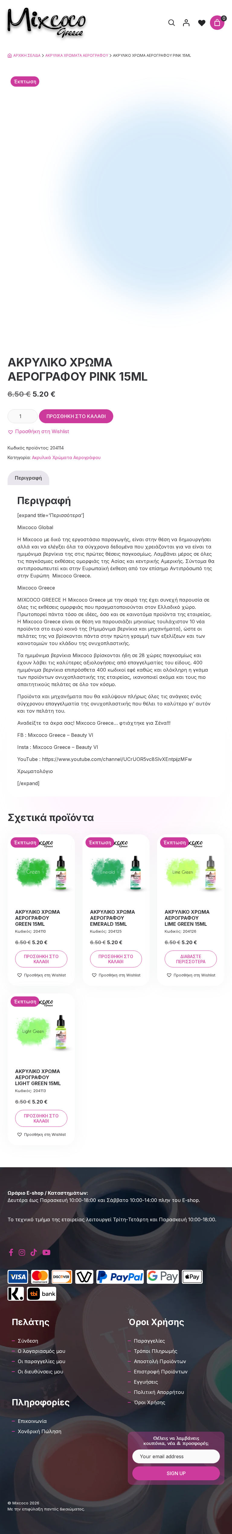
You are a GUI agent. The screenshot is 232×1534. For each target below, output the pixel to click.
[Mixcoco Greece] (46, 23)
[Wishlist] (202, 23)
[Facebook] (11, 1252)
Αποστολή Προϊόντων (160, 1361)
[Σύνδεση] (186, 22)
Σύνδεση (28, 1341)
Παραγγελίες (149, 1341)
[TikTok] (33, 1252)
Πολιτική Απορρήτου (159, 1392)
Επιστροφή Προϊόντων (161, 1372)
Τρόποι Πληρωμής (155, 1351)
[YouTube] (46, 1252)
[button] (38, 431)
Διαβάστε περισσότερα (190, 959)
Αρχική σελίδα (26, 55)
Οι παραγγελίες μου (41, 1361)
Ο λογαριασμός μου (41, 1351)
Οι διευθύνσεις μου (40, 1372)
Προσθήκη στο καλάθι (76, 416)
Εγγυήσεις (146, 1382)
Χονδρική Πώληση (39, 1431)
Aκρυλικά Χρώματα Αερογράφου (76, 55)
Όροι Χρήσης (149, 1402)
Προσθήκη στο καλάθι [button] (41, 959)
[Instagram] (22, 1252)
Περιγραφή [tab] (28, 478)
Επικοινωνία (32, 1421)
